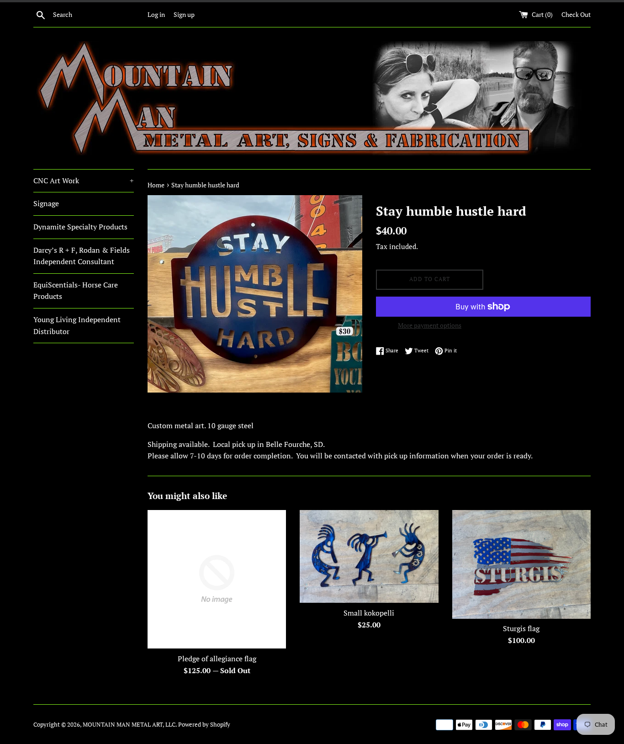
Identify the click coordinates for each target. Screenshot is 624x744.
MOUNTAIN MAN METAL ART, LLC (129, 724)
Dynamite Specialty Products (80, 227)
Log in (156, 14)
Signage (46, 203)
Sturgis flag (521, 628)
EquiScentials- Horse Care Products (75, 291)
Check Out (576, 14)
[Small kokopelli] (369, 556)
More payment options (429, 325)
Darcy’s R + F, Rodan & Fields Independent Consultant (81, 256)
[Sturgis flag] (521, 564)
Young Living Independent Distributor (77, 325)
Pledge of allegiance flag (217, 659)
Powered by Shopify (204, 724)
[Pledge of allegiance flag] (217, 579)
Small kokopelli (369, 613)
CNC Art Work (83, 180)
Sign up (184, 14)
